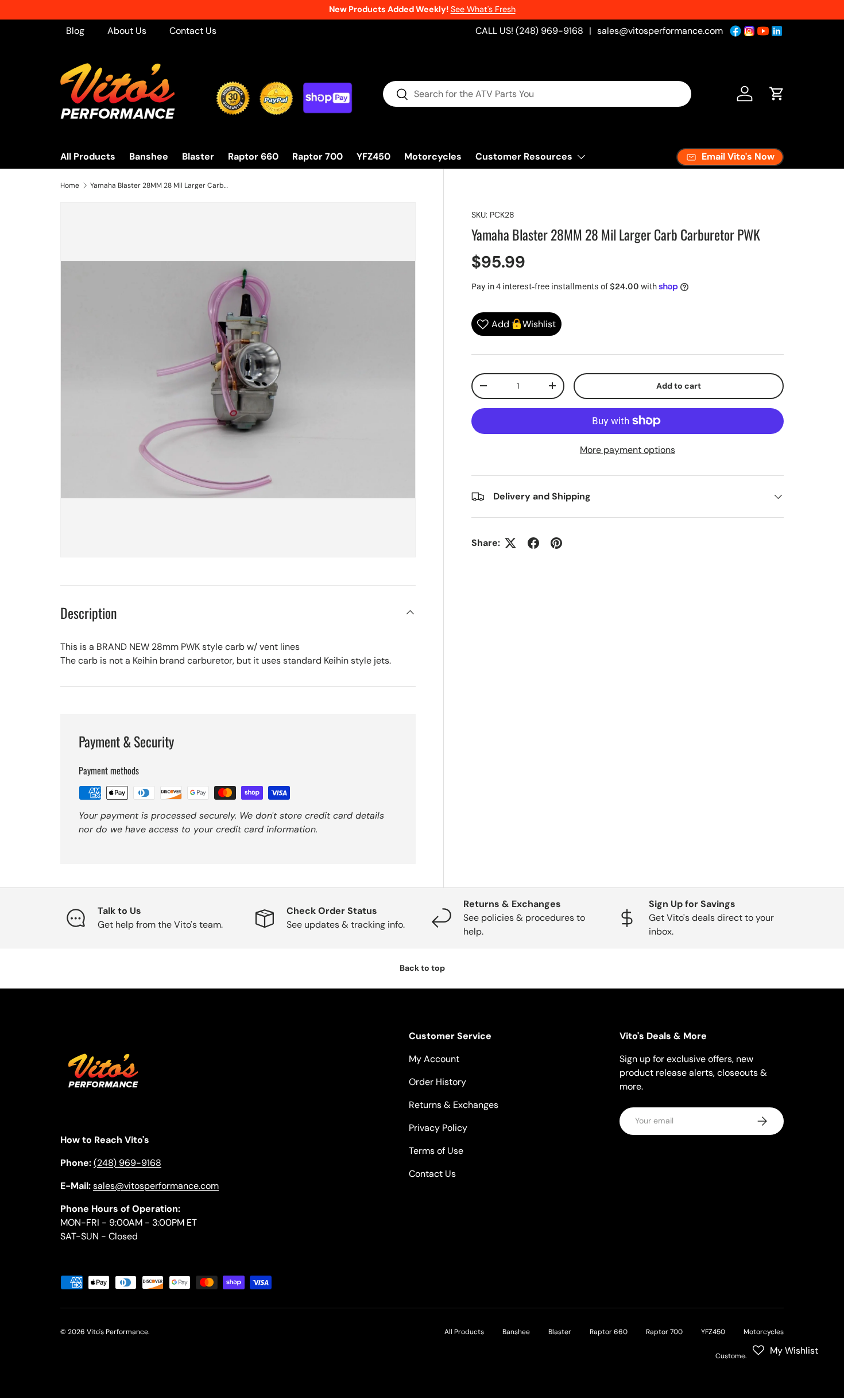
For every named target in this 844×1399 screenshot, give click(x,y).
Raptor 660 (253, 156)
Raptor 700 (317, 156)
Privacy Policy (438, 1128)
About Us (126, 31)
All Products (87, 156)
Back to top (422, 968)
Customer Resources (523, 156)
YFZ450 (373, 156)
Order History (437, 1082)
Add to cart (678, 386)
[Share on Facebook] (533, 543)
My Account (434, 1059)
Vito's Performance (117, 1331)
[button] (776, 93)
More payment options (627, 450)
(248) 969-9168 (127, 1163)
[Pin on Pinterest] (556, 543)
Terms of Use (436, 1151)
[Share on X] (510, 543)
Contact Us (192, 31)
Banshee (148, 156)
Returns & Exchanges (453, 1105)
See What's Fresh (483, 9)
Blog (75, 31)
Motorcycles (433, 156)
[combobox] (537, 94)
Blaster (198, 156)
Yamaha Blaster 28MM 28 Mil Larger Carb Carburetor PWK (159, 185)
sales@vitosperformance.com (660, 31)
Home (69, 185)
